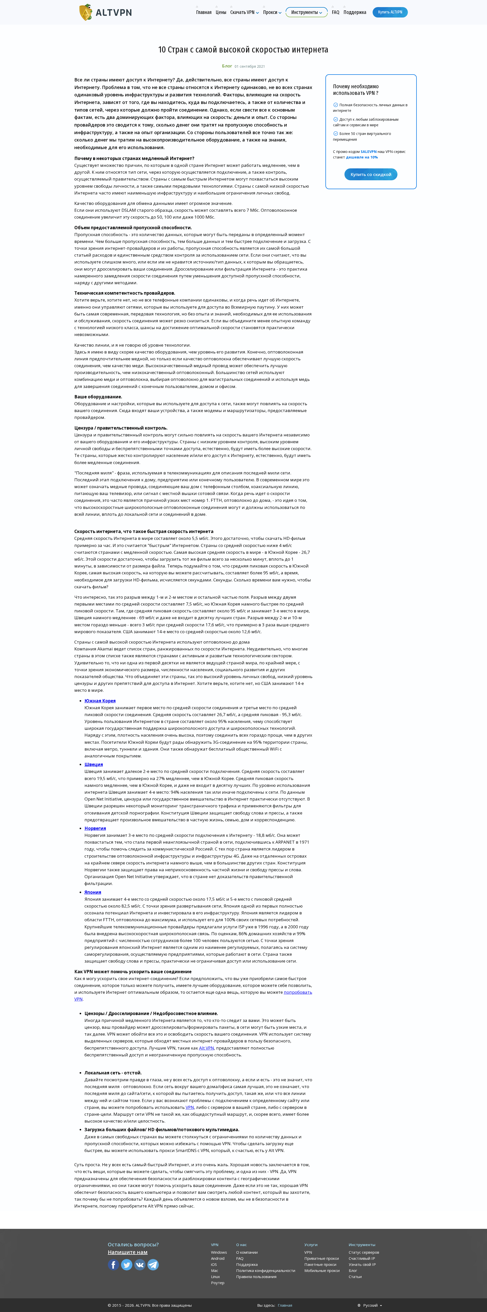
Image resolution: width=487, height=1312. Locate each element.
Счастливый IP (362, 1258)
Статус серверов (364, 1252)
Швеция (93, 764)
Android (217, 1258)
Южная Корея (100, 701)
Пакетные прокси (320, 1264)
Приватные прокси (321, 1258)
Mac (214, 1270)
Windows (219, 1252)
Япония (92, 892)
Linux (215, 1276)
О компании (247, 1252)
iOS (214, 1264)
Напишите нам (128, 1252)
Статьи (355, 1276)
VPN (190, 1107)
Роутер (217, 1282)
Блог (227, 66)
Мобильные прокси (322, 1270)
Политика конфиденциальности (265, 1270)
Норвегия (95, 828)
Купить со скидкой (371, 174)
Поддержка (247, 1264)
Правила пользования (256, 1276)
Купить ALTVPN (390, 12)
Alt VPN (206, 1048)
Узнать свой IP (362, 1264)
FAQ (240, 1258)
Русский (370, 1305)
